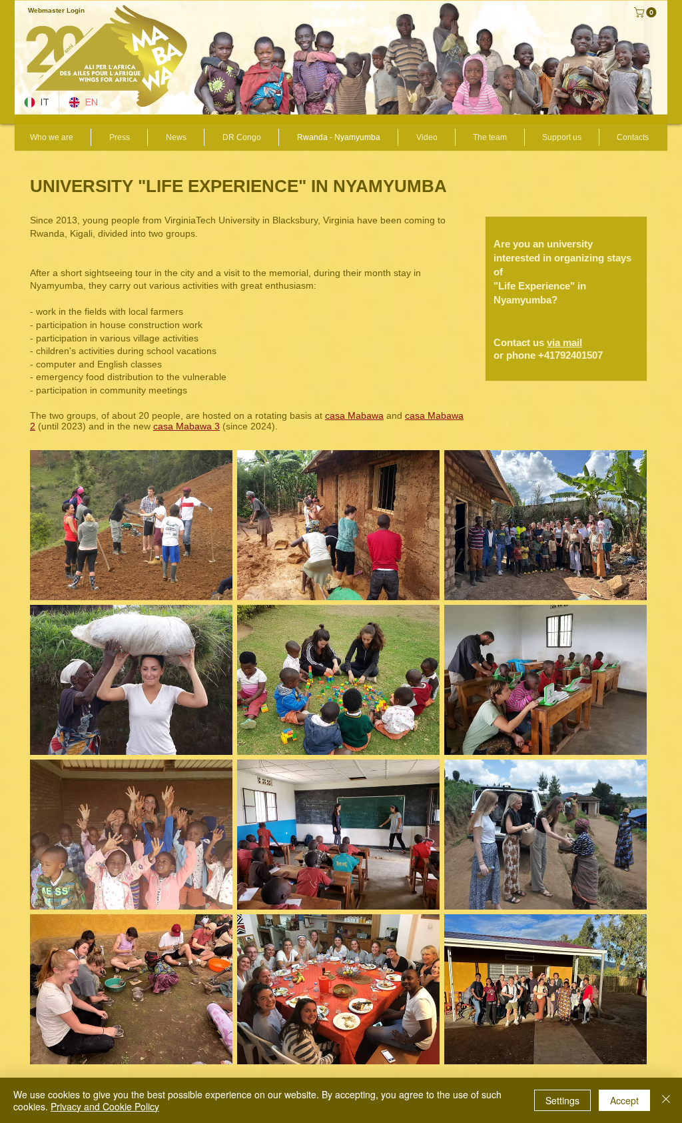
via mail (564, 342)
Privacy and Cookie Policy (105, 1106)
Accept (624, 1100)
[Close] (666, 1100)
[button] (646, 12)
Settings (562, 1100)
